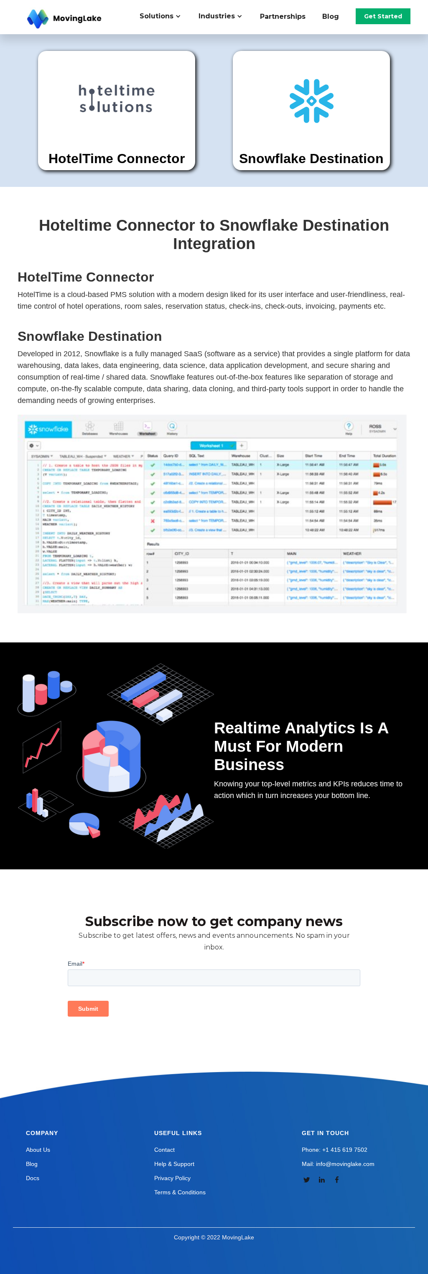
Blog (330, 16)
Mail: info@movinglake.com (338, 1164)
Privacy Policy (172, 1178)
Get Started (383, 16)
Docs (32, 1178)
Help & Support (174, 1164)
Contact (164, 1149)
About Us (38, 1149)
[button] (165, 16)
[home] (65, 19)
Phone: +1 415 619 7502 (334, 1149)
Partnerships (283, 16)
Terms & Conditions (180, 1192)
